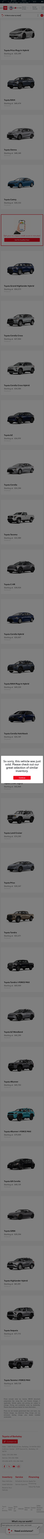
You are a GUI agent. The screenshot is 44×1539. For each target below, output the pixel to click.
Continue (22, 778)
